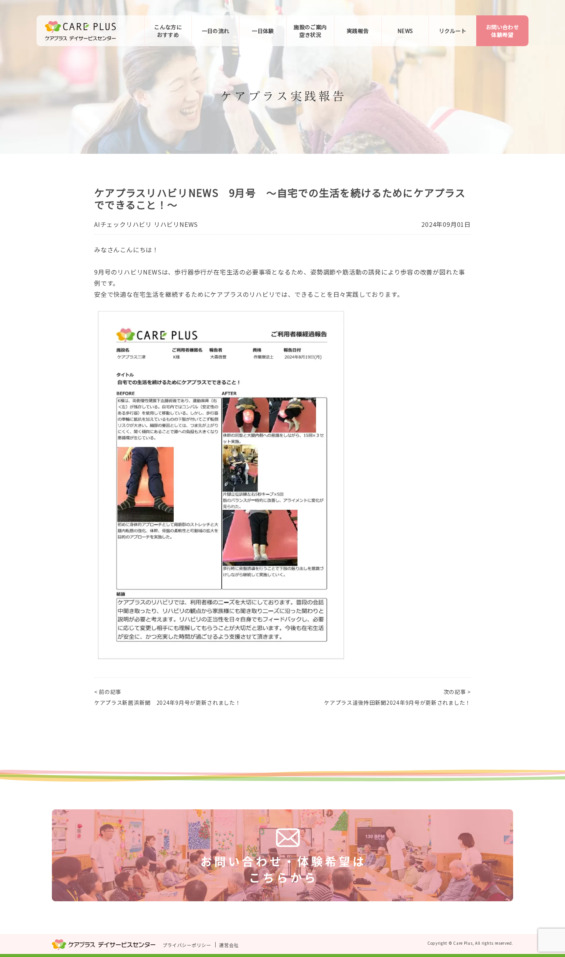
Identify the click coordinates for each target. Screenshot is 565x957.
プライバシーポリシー (187, 945)
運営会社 (229, 945)
